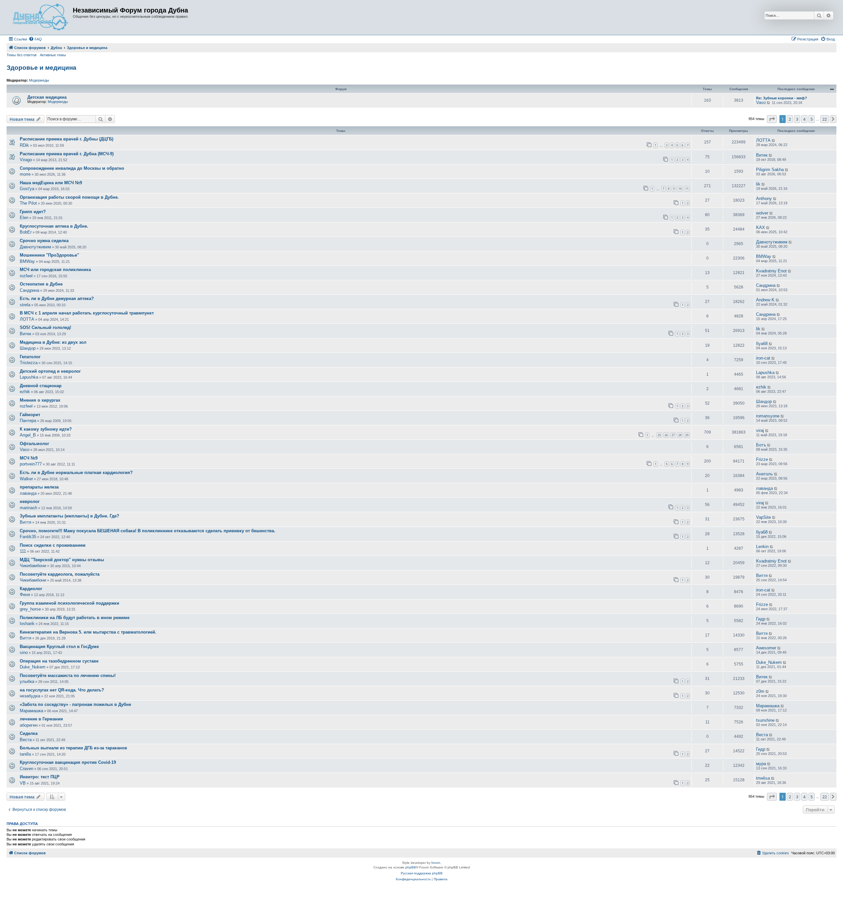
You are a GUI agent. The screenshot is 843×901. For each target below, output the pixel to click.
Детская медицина (47, 97)
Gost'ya (27, 188)
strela (25, 304)
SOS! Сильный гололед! (45, 327)
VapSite (763, 517)
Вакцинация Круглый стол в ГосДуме (59, 646)
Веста (26, 739)
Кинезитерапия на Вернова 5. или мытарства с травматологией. (88, 632)
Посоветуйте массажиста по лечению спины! (68, 675)
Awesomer (766, 647)
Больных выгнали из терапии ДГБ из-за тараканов (73, 747)
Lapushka (29, 377)
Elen (24, 217)
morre (25, 174)
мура (761, 763)
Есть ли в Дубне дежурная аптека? (57, 298)
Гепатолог (30, 356)
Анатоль (764, 473)
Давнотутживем (35, 246)
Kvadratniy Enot (771, 270)
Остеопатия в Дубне (41, 284)
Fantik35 (28, 536)
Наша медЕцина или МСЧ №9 (51, 182)
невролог (30, 501)
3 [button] (797, 119)
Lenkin (762, 546)
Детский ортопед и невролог (50, 371)
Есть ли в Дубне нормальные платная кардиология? (76, 472)
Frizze (762, 459)
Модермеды (39, 80)
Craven (26, 768)
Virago (26, 159)
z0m (760, 691)
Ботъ (761, 444)
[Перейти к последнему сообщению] (774, 140)
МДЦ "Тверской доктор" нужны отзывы (62, 559)
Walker (26, 478)
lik (758, 184)
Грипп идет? (33, 211)
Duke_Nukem (32, 666)
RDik (24, 145)
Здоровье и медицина (41, 67)
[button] (772, 119)
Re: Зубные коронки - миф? (781, 98)
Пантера (28, 420)
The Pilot (28, 203)
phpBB (410, 867)
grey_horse (30, 609)
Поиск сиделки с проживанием (53, 545)
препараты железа (39, 487)
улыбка (27, 681)
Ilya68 (762, 343)
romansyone (767, 415)
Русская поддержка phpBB (422, 873)
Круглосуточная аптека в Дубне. (54, 226)
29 (687, 435)
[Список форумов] (40, 17)
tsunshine (765, 720)
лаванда (28, 493)
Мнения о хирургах (40, 400)
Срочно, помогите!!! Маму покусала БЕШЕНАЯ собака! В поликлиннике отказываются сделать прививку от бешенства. (147, 530)
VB (23, 783)
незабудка (30, 695)
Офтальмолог (34, 443)
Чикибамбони (33, 565)
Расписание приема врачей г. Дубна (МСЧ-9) (67, 153)
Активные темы (53, 55)
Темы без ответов (22, 55)
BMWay (27, 261)
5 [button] (811, 119)
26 (666, 435)
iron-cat (763, 358)
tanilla (25, 754)
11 (687, 189)
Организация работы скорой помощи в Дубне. (69, 197)
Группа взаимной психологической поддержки (69, 603)
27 (673, 435)
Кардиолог (31, 588)
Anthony (764, 198)
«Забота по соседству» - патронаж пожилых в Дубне (75, 704)
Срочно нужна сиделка (44, 240)
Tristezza (29, 362)
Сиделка (29, 733)
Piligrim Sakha (770, 169)
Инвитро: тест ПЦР (40, 776)
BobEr (26, 232)
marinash (28, 507)
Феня (25, 594)
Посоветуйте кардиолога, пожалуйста (59, 574)
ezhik (25, 391)
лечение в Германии (41, 718)
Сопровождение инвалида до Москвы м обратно (72, 168)
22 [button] (824, 119)
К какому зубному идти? (46, 429)
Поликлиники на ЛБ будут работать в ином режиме (74, 617)
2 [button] (790, 119)
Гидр (760, 618)
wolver (762, 213)
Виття (25, 522)
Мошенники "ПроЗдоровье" (49, 255)
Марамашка (31, 710)
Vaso (761, 102)
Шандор (28, 348)
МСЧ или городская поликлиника (55, 269)
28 (680, 435)
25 (659, 435)
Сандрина (29, 290)
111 (23, 551)
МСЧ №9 (29, 458)
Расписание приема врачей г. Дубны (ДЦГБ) (66, 139)
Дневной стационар (41, 385)
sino (24, 652)
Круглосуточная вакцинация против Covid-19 (68, 762)
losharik (27, 623)
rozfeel (26, 275)
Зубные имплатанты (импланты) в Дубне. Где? (69, 515)
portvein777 (31, 464)
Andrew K (765, 299)
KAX (760, 227)
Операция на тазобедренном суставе (59, 661)
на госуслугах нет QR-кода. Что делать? (62, 690)
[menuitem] (35, 39)
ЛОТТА (763, 140)
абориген (29, 725)
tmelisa (763, 778)
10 (680, 189)
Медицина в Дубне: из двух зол (53, 342)
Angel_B (28, 435)
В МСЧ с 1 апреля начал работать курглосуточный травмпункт (87, 313)
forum (435, 862)
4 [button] (804, 119)
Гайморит (30, 414)
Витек (762, 155)
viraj (760, 430)
